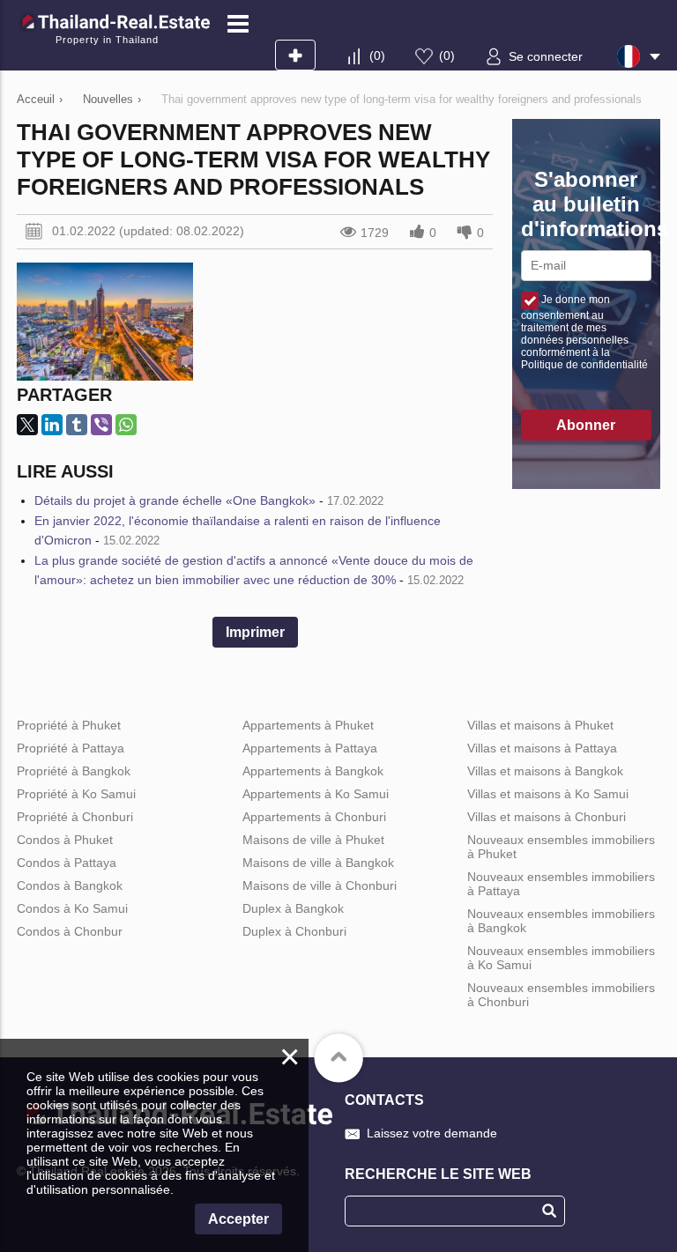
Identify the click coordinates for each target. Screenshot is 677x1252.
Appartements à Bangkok (312, 771)
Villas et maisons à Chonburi (546, 817)
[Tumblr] (76, 424)
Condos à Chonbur (70, 931)
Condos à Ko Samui (72, 908)
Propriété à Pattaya (70, 748)
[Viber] (101, 424)
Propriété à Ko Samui (76, 794)
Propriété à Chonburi (75, 817)
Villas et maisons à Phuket (540, 725)
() (377, 55)
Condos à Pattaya (66, 863)
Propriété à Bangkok (73, 771)
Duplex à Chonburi (294, 931)
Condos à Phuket (65, 840)
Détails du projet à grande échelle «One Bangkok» (175, 500)
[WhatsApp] (126, 424)
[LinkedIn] (52, 424)
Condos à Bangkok (70, 885)
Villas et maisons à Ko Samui (548, 794)
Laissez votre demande (432, 1133)
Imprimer (255, 632)
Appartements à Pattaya (309, 748)
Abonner (585, 425)
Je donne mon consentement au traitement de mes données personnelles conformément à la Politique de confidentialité (584, 332)
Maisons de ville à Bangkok (318, 863)
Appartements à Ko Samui (315, 794)
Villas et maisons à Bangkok (545, 771)
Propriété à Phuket (69, 725)
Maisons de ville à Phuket (313, 840)
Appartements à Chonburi (314, 817)
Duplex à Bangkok (293, 908)
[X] (27, 424)
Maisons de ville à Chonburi (319, 885)
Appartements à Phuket (308, 725)
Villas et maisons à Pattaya (542, 748)
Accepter (238, 1218)
